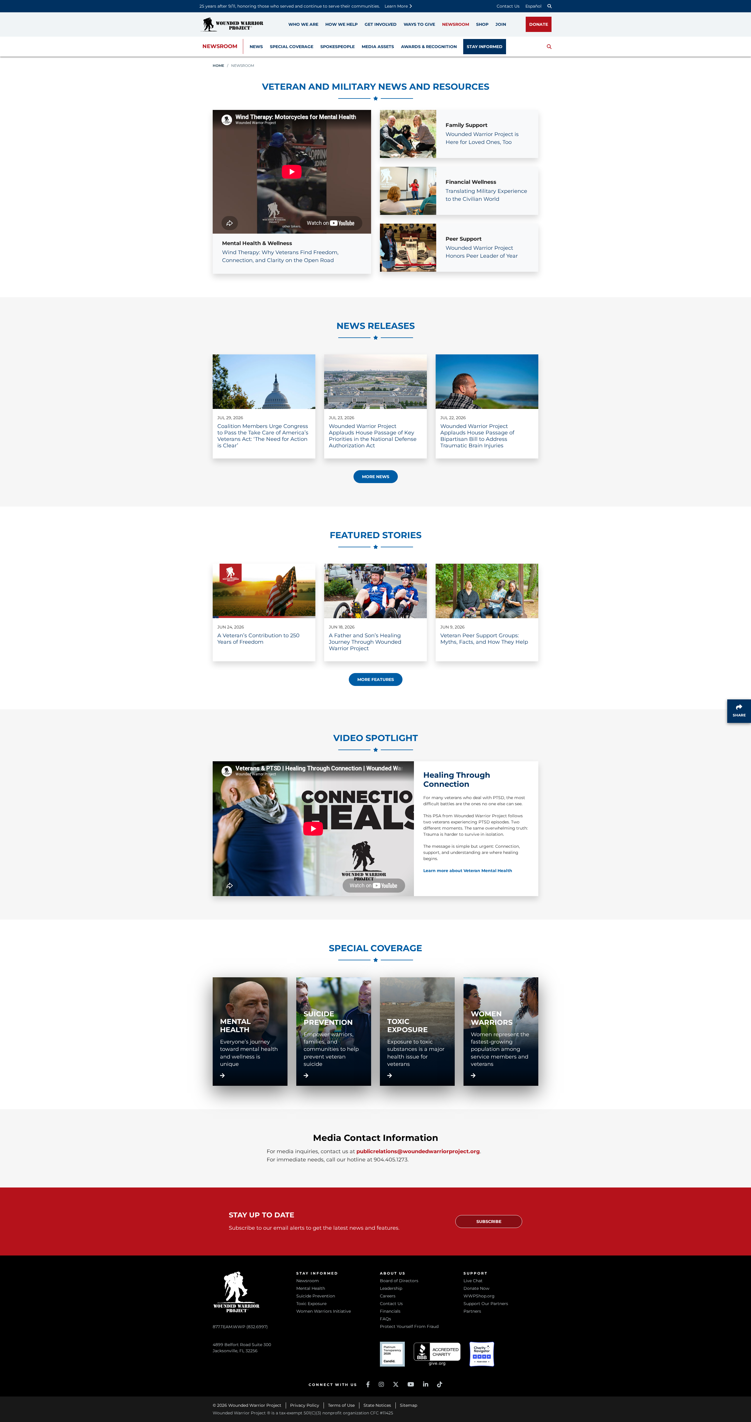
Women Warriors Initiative (323, 1311)
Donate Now (476, 1288)
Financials (390, 1311)
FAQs (385, 1318)
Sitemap (408, 1405)
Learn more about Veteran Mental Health (467, 870)
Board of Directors (399, 1280)
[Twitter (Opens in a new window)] (396, 1384)
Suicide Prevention (315, 1296)
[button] (549, 46)
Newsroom (219, 46)
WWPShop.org (479, 1296)
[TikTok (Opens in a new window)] (439, 1384)
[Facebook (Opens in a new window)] (368, 1384)
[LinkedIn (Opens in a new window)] (425, 1384)
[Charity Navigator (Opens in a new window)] (481, 1354)
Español (533, 6)
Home (218, 65)
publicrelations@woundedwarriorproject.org (418, 1151)
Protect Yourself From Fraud (409, 1326)
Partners (472, 1311)
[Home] (231, 24)
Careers (387, 1296)
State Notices (377, 1405)
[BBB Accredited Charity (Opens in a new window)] (437, 1354)
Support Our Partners (486, 1303)
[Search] (549, 6)
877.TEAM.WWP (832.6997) (240, 1326)
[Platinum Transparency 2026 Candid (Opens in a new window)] (392, 1354)
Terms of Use (341, 1405)
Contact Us (508, 6)
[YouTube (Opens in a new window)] (410, 1384)
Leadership (391, 1288)
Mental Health (310, 1288)
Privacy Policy (304, 1405)
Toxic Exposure (311, 1303)
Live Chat (473, 1280)
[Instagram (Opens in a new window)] (381, 1384)
